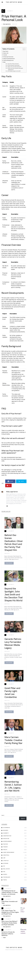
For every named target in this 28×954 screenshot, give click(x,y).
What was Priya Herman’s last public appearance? (15, 69)
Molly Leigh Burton (7, 24)
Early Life (6, 53)
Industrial (6, 855)
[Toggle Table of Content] (23, 49)
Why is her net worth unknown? (14, 66)
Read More (9, 563)
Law (4, 857)
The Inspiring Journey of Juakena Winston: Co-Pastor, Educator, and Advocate (9, 892)
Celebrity (6, 833)
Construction (7, 835)
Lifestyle (6, 860)
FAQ (4, 62)
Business (5, 830)
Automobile (6, 827)
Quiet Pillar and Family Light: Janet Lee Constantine (12, 693)
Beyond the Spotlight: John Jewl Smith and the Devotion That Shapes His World (13, 594)
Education (6, 838)
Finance (5, 846)
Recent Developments (9, 58)
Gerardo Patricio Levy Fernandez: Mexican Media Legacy (12, 643)
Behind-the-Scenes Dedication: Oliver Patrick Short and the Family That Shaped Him (13, 543)
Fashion (5, 844)
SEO (4, 871)
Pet (4, 866)
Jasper (4, 937)
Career (5, 55)
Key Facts (5, 51)
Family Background (8, 60)
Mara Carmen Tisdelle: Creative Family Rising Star (13, 740)
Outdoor (5, 863)
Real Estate (6, 868)
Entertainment (7, 841)
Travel (5, 879)
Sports (5, 874)
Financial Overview (8, 56)
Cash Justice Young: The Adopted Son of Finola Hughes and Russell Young (10, 912)
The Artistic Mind (14, 2)
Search (2, 815)
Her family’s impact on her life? (14, 71)
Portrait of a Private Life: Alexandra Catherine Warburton (8, 933)
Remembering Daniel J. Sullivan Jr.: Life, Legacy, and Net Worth (13, 786)
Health (5, 849)
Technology (6, 877)
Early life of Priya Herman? (13, 63)
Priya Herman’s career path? (13, 65)
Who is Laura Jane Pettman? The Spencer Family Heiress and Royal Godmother (9, 923)
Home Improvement (8, 852)
